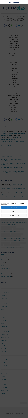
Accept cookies (14, 207)
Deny (14, 211)
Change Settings (14, 215)
